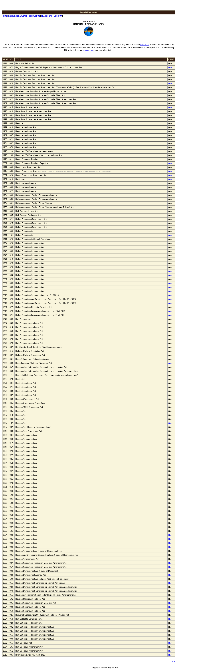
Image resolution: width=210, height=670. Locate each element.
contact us (88, 50)
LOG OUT (58, 16)
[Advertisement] (186, 48)
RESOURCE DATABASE (17, 16)
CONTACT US (34, 16)
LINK (170, 67)
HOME (4, 16)
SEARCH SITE (46, 16)
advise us (144, 44)
